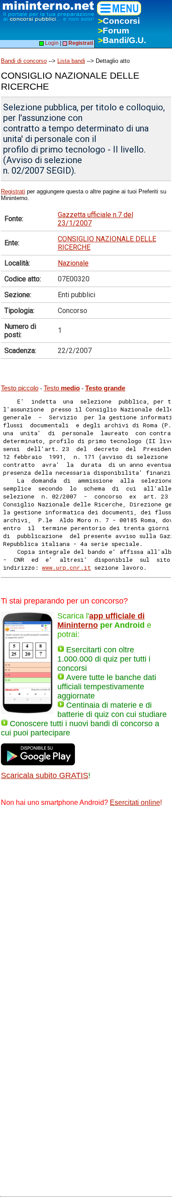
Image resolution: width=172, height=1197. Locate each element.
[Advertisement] (86, 904)
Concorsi (119, 20)
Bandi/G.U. (122, 40)
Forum (113, 30)
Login (51, 43)
